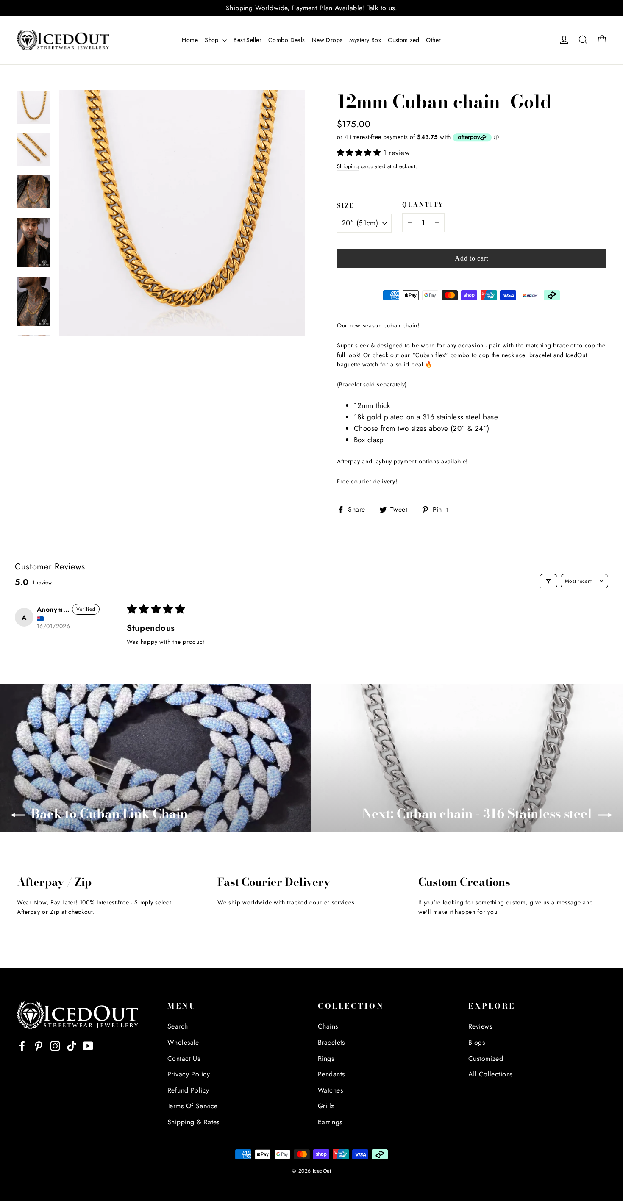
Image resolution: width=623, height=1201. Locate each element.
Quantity (423, 205)
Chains (328, 1026)
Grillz (326, 1106)
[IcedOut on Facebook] (22, 1045)
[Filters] (548, 581)
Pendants (331, 1074)
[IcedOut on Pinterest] (38, 1045)
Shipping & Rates (193, 1122)
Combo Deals (286, 40)
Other (433, 40)
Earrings (330, 1122)
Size (346, 206)
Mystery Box (365, 40)
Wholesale (183, 1042)
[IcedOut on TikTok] (72, 1045)
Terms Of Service (192, 1106)
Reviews (480, 1026)
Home (190, 40)
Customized (403, 40)
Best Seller (247, 40)
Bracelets (331, 1042)
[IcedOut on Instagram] (55, 1045)
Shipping (348, 166)
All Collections (490, 1074)
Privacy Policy (188, 1074)
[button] (360, 152)
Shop (212, 40)
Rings (326, 1058)
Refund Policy (188, 1090)
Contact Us (183, 1058)
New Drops (327, 40)
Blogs (476, 1042)
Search (177, 1026)
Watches (330, 1090)
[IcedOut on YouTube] (88, 1045)
